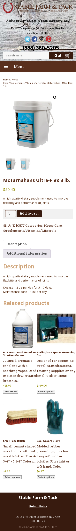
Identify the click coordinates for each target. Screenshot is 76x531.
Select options (46, 391)
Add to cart (29, 213)
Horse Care (53, 225)
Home (6, 79)
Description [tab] (16, 244)
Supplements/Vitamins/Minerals (27, 82)
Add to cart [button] (10, 391)
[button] (54, 97)
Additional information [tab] (26, 253)
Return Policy (38, 506)
